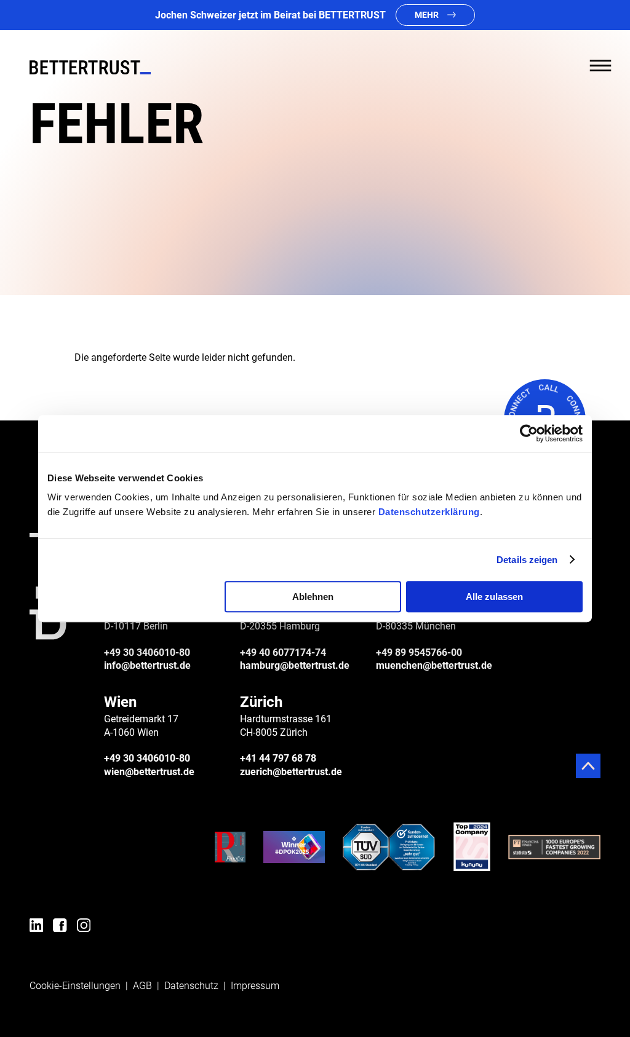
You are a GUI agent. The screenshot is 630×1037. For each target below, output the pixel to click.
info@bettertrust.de (147, 665)
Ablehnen (312, 596)
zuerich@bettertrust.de (291, 772)
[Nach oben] (588, 766)
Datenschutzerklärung (429, 512)
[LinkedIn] (36, 927)
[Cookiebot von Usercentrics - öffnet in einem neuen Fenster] (529, 433)
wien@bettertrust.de (149, 772)
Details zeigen (526, 559)
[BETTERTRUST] (90, 67)
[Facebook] (59, 927)
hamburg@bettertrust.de (294, 665)
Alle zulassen (494, 596)
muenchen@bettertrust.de (434, 665)
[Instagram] (83, 927)
